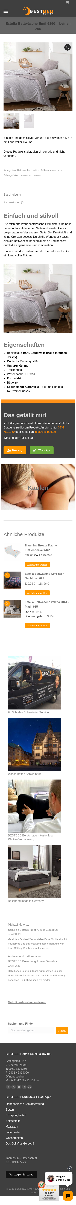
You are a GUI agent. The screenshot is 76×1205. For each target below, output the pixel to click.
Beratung (17, 450)
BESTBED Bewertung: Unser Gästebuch (33, 929)
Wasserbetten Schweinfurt (24, 773)
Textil (34, 170)
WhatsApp (44, 450)
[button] (67, 47)
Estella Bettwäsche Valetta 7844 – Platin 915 (47, 604)
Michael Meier (17, 924)
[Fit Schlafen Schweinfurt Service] (34, 683)
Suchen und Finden (21, 1023)
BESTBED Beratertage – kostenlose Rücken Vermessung (31, 837)
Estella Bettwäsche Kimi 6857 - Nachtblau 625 (45, 576)
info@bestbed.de (45, 431)
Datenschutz (29, 1158)
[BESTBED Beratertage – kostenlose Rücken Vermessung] (34, 807)
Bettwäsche (23, 170)
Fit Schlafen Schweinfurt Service (28, 712)
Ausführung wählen (37, 564)
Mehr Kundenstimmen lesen (27, 1002)
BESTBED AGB (16, 1161)
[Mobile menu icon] (6, 11)
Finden (62, 1030)
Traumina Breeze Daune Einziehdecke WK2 (41, 548)
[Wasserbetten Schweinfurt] (34, 745)
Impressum (12, 1158)
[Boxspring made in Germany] (34, 872)
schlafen (38, 175)
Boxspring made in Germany (26, 900)
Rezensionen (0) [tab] (14, 202)
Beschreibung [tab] (12, 194)
